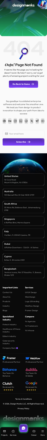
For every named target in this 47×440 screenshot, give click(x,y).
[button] (42, 433)
